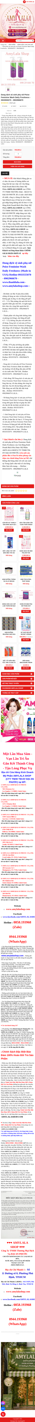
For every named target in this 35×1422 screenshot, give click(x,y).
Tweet (14, 106)
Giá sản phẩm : (8, 150)
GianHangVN (21, 1421)
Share (5, 106)
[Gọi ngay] (3, 1414)
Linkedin (23, 106)
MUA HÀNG (17, 162)
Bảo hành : (9, 113)
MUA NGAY (9, 530)
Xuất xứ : (9, 110)
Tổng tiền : (6, 157)
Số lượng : (6, 154)
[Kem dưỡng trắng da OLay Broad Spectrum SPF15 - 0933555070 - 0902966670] (9, 570)
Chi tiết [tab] (5, 173)
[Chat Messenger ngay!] (3, 1403)
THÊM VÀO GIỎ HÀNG (17, 166)
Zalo (3, 1408)
